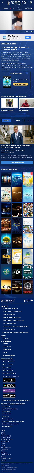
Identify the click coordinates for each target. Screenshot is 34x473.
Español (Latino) (5, 438)
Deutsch (3, 434)
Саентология (6, 406)
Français (3, 460)
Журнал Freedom (7, 426)
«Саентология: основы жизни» (10, 60)
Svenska (3, 456)
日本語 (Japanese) (6, 447)
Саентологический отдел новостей (13, 421)
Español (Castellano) (7, 439)
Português (4, 453)
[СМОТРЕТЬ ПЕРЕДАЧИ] (6, 179)
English (3, 430)
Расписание (5, 338)
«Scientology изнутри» (9, 314)
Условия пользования (6, 465)
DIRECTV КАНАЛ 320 (8, 361)
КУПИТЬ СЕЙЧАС (20, 84)
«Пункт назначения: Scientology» (12, 317)
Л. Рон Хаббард (6, 411)
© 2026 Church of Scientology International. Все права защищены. (15, 463)
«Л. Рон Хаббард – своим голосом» (12, 311)
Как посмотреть (7, 346)
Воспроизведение (18, 162)
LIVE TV (3, 336)
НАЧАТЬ (27, 37)
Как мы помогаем (7, 419)
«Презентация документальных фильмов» (15, 332)
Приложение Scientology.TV (10, 376)
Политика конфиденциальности (8, 469)
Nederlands (4, 449)
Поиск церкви (6, 414)
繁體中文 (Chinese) (6, 458)
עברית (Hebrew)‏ (5, 441)
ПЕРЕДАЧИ (4, 306)
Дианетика (5, 416)
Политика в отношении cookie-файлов (9, 467)
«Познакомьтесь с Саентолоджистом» (13, 320)
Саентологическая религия (10, 424)
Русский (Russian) (6, 455)
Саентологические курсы (9, 409)
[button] (1, 120)
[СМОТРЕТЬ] (28, 194)
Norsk (3, 451)
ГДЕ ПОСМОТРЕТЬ (7, 359)
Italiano (3, 445)
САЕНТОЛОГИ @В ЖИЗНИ (8, 43)
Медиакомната (7, 349)
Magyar (3, 443)
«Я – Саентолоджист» (9, 329)
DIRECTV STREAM (7, 364)
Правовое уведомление (6, 471)
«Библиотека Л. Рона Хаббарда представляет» (15, 326)
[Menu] (2, 2)
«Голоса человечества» (9, 323)
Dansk (3, 432)
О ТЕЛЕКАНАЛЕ (6, 341)
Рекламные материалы (9, 355)
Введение (5, 343)
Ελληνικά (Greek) (6, 436)
